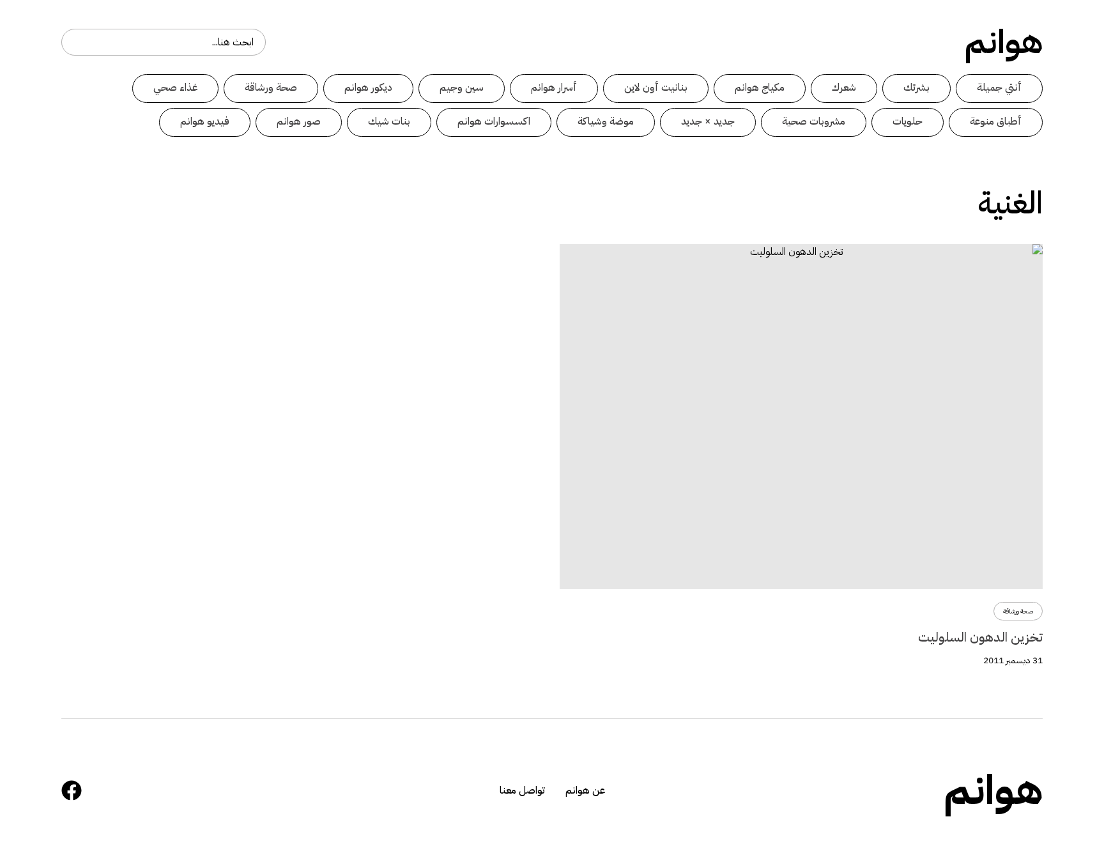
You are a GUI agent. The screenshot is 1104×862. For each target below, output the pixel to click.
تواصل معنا (522, 790)
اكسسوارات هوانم (493, 121)
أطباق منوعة (996, 121)
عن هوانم (585, 790)
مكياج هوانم (760, 87)
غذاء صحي (175, 87)
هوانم (1004, 42)
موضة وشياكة (606, 121)
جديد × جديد (708, 121)
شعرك (844, 87)
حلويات (908, 121)
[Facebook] (71, 790)
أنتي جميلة (999, 87)
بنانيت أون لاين (655, 87)
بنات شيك (389, 121)
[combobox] (163, 42)
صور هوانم (299, 121)
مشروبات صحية (813, 121)
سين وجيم (462, 87)
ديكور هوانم (368, 87)
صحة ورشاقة (271, 87)
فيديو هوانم (204, 121)
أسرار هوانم (554, 87)
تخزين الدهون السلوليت (980, 637)
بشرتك (916, 87)
